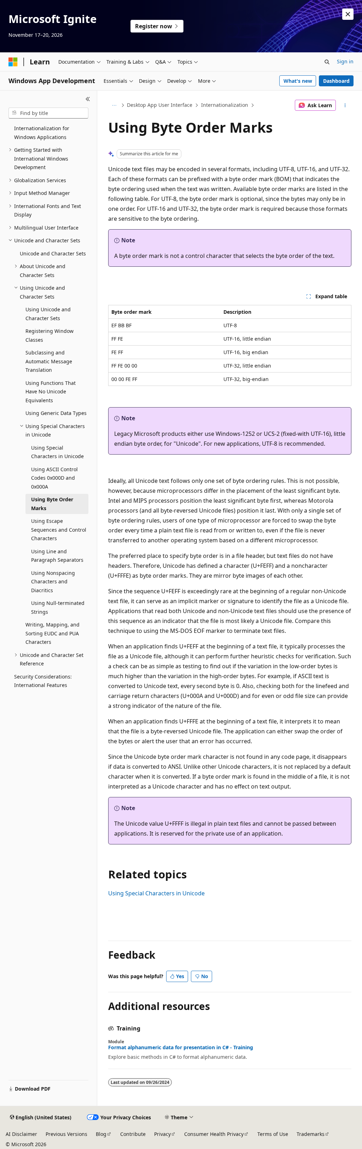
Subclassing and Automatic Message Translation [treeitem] (48, 361)
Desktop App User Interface (159, 105)
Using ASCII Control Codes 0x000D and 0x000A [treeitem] (54, 478)
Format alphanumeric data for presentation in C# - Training (180, 1047)
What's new (298, 80)
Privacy (162, 1134)
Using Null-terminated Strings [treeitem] (57, 607)
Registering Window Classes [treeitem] (49, 335)
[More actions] (345, 105)
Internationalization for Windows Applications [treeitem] (41, 132)
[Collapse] (88, 99)
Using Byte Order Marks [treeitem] (52, 504)
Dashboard (336, 80)
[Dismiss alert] (348, 14)
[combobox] (48, 113)
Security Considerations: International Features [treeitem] (43, 681)
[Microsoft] (13, 62)
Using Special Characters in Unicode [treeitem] (57, 452)
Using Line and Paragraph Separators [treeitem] (57, 556)
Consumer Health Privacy (214, 1134)
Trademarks (311, 1134)
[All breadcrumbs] (114, 105)
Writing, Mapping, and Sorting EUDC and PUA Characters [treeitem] (52, 633)
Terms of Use (272, 1134)
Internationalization (224, 105)
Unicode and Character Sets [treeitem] (53, 253)
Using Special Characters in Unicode (156, 893)
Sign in (345, 61)
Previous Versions (66, 1134)
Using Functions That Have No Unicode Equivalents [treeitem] (50, 392)
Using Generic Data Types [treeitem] (56, 413)
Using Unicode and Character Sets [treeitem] (48, 314)
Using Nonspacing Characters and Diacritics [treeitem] (53, 582)
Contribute (133, 1134)
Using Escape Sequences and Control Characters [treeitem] (58, 530)
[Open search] (327, 62)
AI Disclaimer (21, 1134)
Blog (101, 1134)
